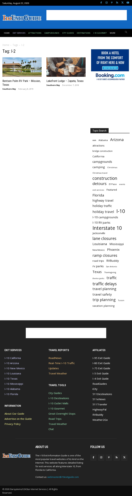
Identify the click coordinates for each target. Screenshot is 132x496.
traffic (112, 277)
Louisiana (99, 244)
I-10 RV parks (101, 222)
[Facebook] (101, 3)
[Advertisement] (86, 15)
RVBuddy (112, 260)
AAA (94, 140)
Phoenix (113, 249)
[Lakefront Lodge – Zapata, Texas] (66, 67)
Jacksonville (98, 233)
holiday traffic (102, 206)
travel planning (104, 289)
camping (98, 167)
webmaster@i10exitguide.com (63, 476)
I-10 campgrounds (105, 217)
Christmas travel (99, 173)
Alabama (103, 140)
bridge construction (102, 151)
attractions (98, 145)
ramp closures (104, 255)
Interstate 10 (107, 228)
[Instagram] (106, 3)
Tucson (121, 300)
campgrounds (102, 162)
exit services (98, 190)
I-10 (120, 211)
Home (5, 45)
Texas (97, 272)
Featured (111, 189)
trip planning (104, 299)
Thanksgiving (110, 272)
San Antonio (111, 266)
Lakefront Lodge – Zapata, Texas (65, 81)
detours (99, 183)
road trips (98, 260)
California (98, 156)
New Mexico (98, 250)
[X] (122, 3)
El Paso (113, 184)
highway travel (102, 200)
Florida (98, 195)
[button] (126, 32)
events (122, 184)
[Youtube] (128, 3)
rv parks (98, 266)
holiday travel (103, 212)
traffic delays (104, 283)
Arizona (117, 139)
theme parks (98, 278)
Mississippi (116, 244)
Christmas (112, 167)
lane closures (104, 238)
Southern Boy (9, 89)
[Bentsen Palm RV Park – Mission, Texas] (22, 67)
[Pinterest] (112, 3)
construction (104, 178)
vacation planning (103, 305)
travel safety (102, 294)
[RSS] (117, 3)
